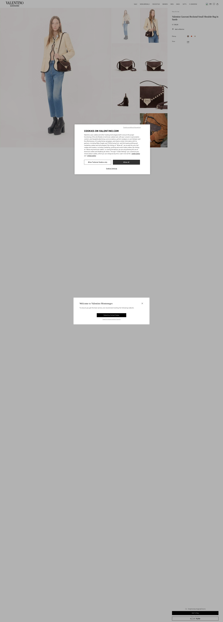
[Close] (142, 303)
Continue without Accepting (132, 127)
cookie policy (135, 154)
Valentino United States (111, 315)
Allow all (126, 162)
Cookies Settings (111, 168)
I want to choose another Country (111, 319)
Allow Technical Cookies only (97, 162)
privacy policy (91, 156)
